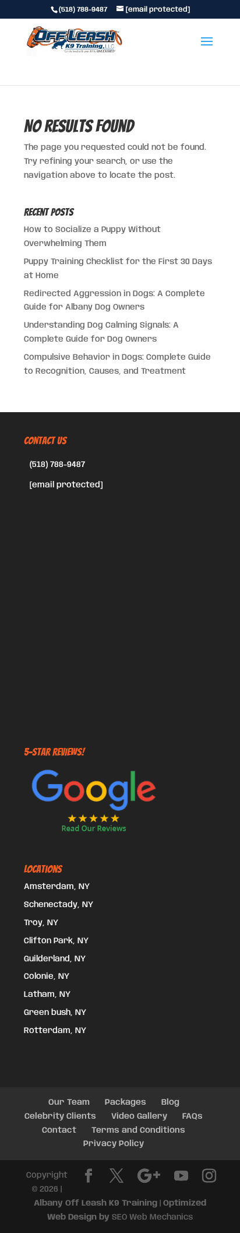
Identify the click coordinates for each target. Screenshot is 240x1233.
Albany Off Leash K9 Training (95, 1203)
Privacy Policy (113, 1144)
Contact (59, 1130)
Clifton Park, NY (56, 941)
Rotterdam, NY (55, 1031)
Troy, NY (41, 923)
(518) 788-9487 (57, 465)
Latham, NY (47, 994)
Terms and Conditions (138, 1130)
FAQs (192, 1116)
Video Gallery (139, 1116)
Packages (125, 1102)
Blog (170, 1102)
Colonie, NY (46, 976)
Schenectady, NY (58, 905)
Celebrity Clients (60, 1116)
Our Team (69, 1102)
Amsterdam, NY (57, 887)
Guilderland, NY (55, 959)
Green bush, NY (55, 1013)
